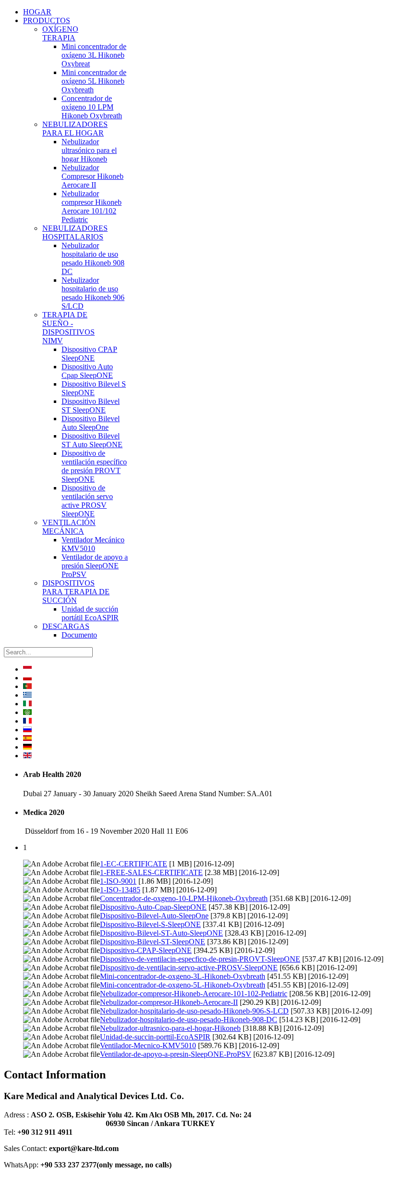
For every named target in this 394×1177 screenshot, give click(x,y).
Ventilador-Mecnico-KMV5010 (148, 1045)
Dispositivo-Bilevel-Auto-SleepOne (154, 916)
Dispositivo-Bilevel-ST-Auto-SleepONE (161, 933)
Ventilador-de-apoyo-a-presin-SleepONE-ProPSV (175, 1054)
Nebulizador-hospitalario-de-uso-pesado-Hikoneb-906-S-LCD (194, 1011)
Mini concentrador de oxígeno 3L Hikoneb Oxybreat (94, 55)
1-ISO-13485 (120, 890)
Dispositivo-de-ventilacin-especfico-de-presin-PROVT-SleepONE (200, 959)
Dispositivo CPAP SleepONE (89, 353)
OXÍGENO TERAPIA (60, 33)
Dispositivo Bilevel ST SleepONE (91, 405)
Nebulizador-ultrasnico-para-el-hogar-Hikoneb (170, 1028)
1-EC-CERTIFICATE (133, 864)
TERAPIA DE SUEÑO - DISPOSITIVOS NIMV (68, 328)
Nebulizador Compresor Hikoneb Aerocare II (92, 176)
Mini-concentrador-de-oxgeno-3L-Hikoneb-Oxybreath (182, 976)
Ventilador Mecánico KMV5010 (93, 544)
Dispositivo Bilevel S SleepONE (94, 388)
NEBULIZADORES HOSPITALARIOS (75, 232)
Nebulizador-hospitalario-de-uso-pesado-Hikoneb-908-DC (188, 1019)
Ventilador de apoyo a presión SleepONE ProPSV (95, 565)
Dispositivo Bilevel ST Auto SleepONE (92, 440)
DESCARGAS (65, 626)
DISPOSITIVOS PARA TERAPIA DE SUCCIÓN (76, 591)
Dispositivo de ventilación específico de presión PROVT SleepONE (94, 466)
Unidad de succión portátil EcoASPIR (90, 613)
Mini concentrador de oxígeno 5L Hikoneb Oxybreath (94, 81)
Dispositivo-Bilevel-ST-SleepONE (152, 942)
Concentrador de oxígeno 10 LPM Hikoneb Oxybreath (92, 107)
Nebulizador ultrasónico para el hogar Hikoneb (89, 150)
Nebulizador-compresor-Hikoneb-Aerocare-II (169, 1002)
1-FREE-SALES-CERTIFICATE (151, 872)
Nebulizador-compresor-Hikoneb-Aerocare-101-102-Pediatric (193, 993)
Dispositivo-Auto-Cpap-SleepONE (153, 907)
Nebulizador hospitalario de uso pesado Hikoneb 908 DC (93, 258)
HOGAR (37, 12)
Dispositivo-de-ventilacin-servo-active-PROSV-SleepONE (189, 968)
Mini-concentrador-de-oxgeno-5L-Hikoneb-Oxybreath (182, 985)
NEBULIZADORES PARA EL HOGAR (75, 128)
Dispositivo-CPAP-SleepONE (146, 950)
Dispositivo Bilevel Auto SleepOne (91, 422)
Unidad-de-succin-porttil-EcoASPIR (155, 1037)
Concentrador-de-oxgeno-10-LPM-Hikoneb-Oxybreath (184, 898)
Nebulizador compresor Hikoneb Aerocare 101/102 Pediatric (92, 206)
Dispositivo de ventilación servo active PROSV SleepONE (87, 501)
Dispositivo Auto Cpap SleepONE (87, 371)
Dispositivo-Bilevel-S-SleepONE (150, 924)
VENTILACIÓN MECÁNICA (69, 526)
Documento (79, 635)
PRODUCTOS (46, 20)
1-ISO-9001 (118, 881)
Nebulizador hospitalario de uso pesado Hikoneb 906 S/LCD (93, 293)
